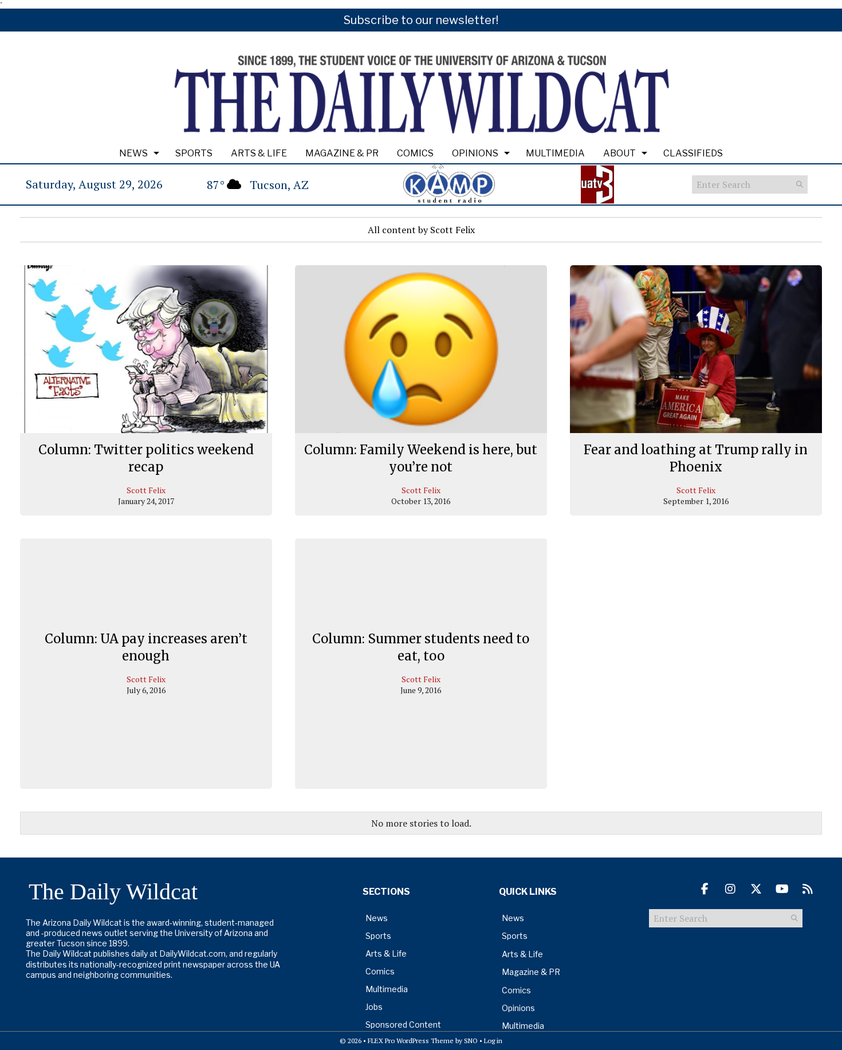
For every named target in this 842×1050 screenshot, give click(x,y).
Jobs (374, 1007)
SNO (471, 1040)
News (133, 153)
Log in (493, 1040)
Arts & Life (259, 153)
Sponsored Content (403, 1024)
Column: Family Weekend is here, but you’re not (420, 458)
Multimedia (555, 153)
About (619, 153)
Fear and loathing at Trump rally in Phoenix (696, 458)
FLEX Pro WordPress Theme (411, 1040)
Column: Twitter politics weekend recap (146, 458)
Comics (415, 153)
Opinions (475, 153)
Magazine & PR (342, 153)
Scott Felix (146, 490)
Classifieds (693, 153)
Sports (194, 153)
